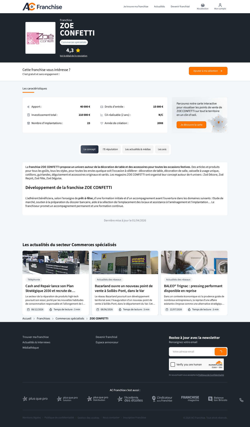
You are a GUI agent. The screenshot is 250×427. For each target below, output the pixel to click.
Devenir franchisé (106, 337)
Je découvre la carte (191, 125)
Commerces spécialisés (73, 42)
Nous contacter (111, 417)
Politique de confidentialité (59, 417)
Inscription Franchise (134, 417)
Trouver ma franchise (36, 337)
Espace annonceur (107, 342)
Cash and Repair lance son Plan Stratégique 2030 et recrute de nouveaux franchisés (49, 291)
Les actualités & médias (138, 149)
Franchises (43, 318)
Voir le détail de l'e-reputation (73, 55)
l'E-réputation (110, 149)
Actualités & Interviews (36, 342)
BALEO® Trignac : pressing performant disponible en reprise (193, 288)
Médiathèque (31, 348)
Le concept (90, 149)
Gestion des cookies (88, 418)
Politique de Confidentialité (211, 375)
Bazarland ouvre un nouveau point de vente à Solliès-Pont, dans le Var (124, 288)
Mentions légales (32, 417)
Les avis (162, 149)
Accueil (27, 318)
